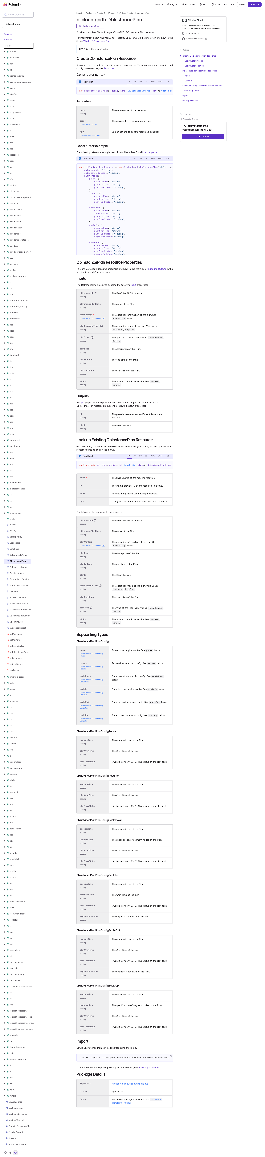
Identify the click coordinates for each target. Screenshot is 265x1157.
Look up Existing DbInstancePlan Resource (202, 85)
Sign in (242, 4)
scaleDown (85, 676)
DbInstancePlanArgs (139, 91)
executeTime (86, 740)
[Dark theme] (10, 1152)
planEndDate (86, 359)
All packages (13, 24)
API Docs (7, 39)
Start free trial (203, 136)
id (81, 414)
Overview (7, 34)
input (133, 285)
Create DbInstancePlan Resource (199, 56)
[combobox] (18, 15)
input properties (150, 152)
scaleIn (83, 689)
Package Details (190, 100)
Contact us (229, 4)
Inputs (187, 76)
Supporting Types (190, 90)
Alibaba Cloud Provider (106, 13)
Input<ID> (129, 465)
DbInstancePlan (142, 13)
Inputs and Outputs (156, 269)
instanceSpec (86, 839)
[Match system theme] (15, 1152)
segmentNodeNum (89, 916)
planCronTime (87, 751)
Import (185, 95)
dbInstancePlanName (90, 304)
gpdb (130, 13)
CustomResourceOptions (90, 135)
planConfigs (86, 315)
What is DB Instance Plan (96, 41)
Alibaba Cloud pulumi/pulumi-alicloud (130, 1083)
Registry (174, 4)
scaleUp (84, 715)
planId (83, 425)
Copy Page (187, 114)
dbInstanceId (86, 293)
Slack (205, 4)
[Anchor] (144, 19)
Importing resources (149, 1067)
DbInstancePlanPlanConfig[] (92, 318)
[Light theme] (5, 1152)
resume (83, 663)
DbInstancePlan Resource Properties (199, 71)
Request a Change (190, 119)
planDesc (84, 349)
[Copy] (170, 168)
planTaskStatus (87, 761)
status (83, 381)
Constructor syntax (194, 61)
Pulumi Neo (190, 4)
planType (84, 337)
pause (83, 650)
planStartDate (87, 370)
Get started (254, 4)
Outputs (188, 81)
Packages (90, 13)
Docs (160, 4)
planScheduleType (89, 326)
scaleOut (84, 702)
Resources (109, 68)
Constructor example (194, 66)
